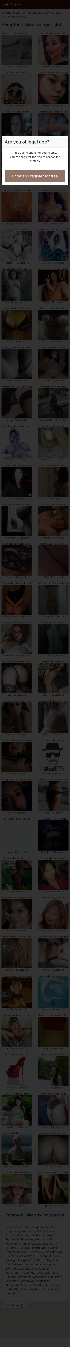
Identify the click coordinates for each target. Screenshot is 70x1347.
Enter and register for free (35, 176)
